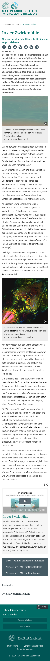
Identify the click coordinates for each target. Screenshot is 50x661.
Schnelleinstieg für (13, 610)
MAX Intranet (25, 626)
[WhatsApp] (31, 47)
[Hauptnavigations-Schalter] (45, 9)
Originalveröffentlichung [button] (16, 593)
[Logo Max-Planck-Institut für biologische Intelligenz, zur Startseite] (20, 8)
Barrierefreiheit (26, 649)
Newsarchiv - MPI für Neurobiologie (24, 567)
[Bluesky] (20, 47)
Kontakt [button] (6, 585)
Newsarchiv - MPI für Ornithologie (23, 573)
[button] (45, 124)
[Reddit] (15, 47)
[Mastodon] (26, 47)
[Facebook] (4, 47)
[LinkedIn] (9, 47)
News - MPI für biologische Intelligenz (25, 560)
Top (44, 607)
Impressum (12, 646)
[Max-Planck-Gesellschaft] (13, 638)
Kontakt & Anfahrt (25, 620)
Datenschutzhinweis (33, 646)
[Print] (37, 47)
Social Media (10, 614)
